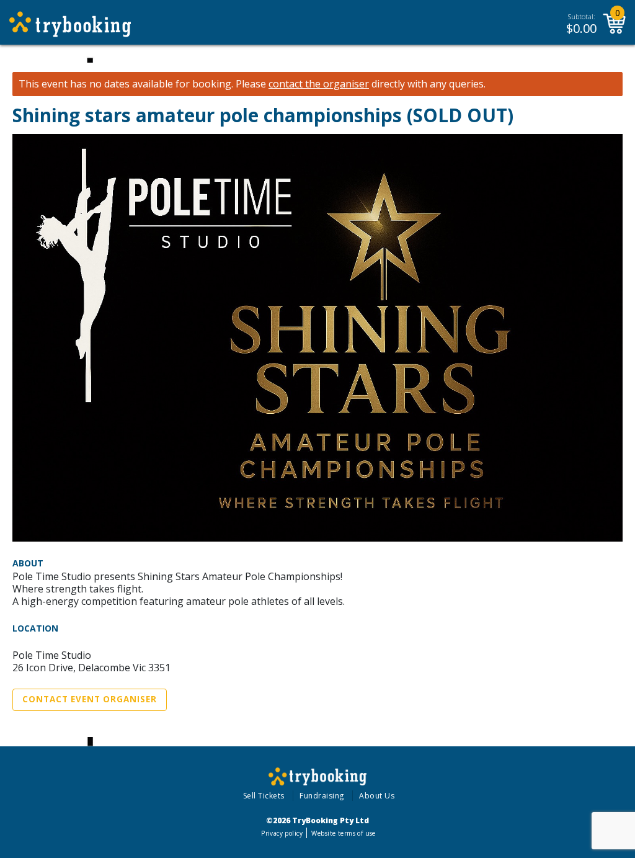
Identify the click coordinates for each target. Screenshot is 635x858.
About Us (376, 795)
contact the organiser (319, 84)
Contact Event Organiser (89, 699)
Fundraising (322, 795)
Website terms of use (343, 833)
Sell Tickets (264, 795)
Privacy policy (282, 833)
